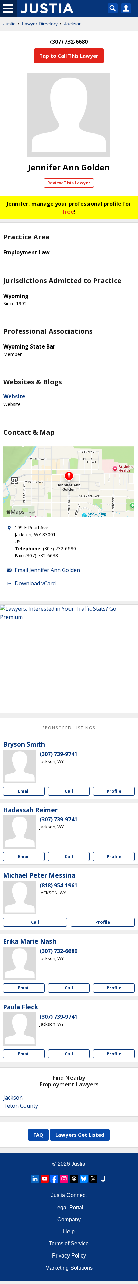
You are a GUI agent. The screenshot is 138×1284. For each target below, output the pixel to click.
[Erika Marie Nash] (19, 963)
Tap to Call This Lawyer (68, 55)
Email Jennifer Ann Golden (47, 570)
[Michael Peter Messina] (19, 897)
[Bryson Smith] (19, 766)
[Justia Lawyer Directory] (103, 1179)
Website (14, 396)
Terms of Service (69, 1243)
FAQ (38, 1134)
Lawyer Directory (40, 23)
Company (69, 1219)
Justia (9, 23)
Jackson (73, 23)
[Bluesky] (84, 1179)
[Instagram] (64, 1179)
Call (69, 791)
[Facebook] (54, 1179)
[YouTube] (45, 1179)
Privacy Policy (69, 1256)
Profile (114, 791)
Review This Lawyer (68, 183)
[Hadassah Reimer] (19, 832)
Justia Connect (69, 1195)
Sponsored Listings (68, 728)
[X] (93, 1179)
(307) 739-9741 (58, 754)
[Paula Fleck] (19, 1029)
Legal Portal (68, 1207)
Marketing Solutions (69, 1268)
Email (24, 791)
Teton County (20, 1105)
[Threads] (74, 1179)
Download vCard (35, 583)
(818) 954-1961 (58, 885)
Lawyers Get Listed (79, 1134)
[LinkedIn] (35, 1179)
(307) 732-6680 (58, 951)
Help (69, 1231)
